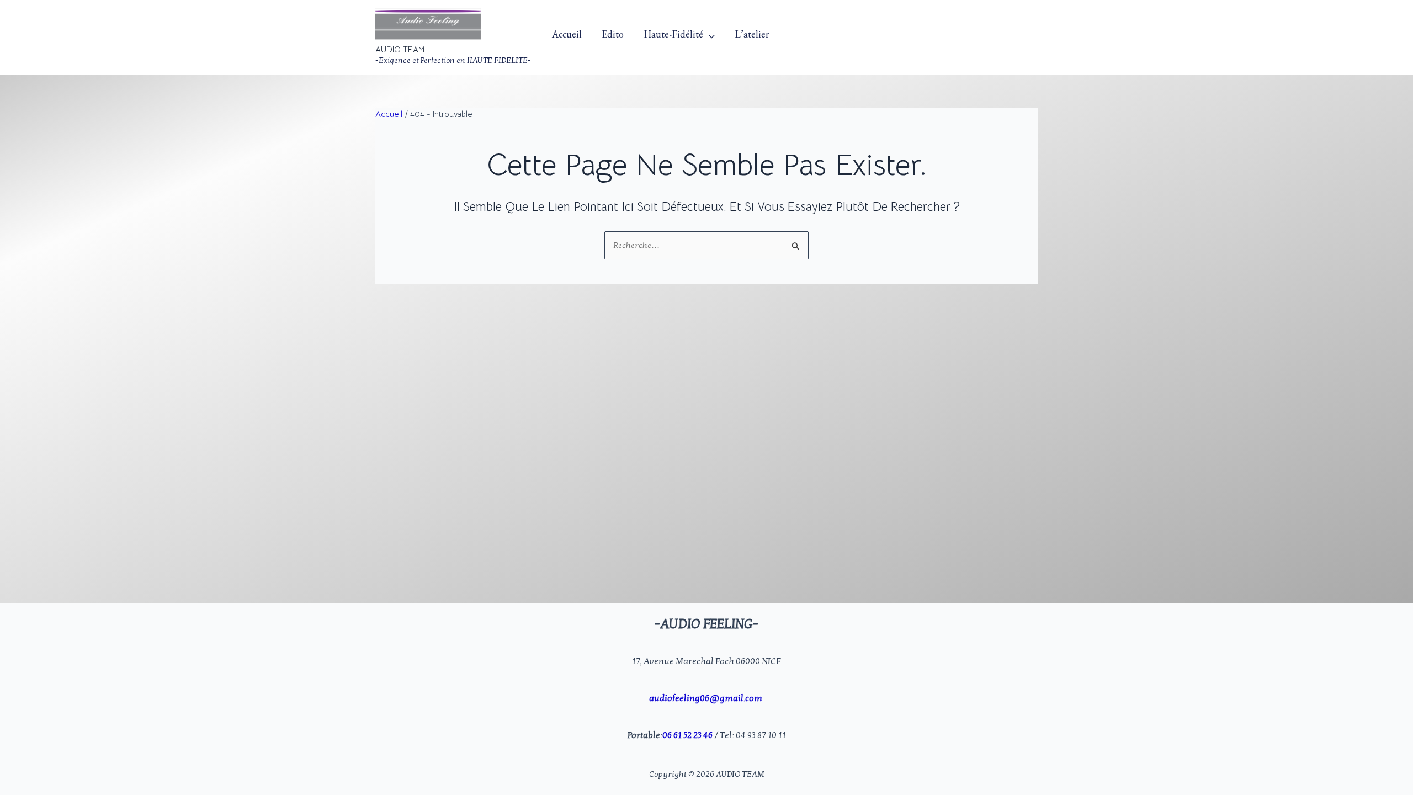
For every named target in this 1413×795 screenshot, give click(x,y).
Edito (613, 37)
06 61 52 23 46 (687, 735)
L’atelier (752, 37)
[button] (709, 37)
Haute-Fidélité (673, 37)
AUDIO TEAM (399, 49)
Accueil (567, 37)
